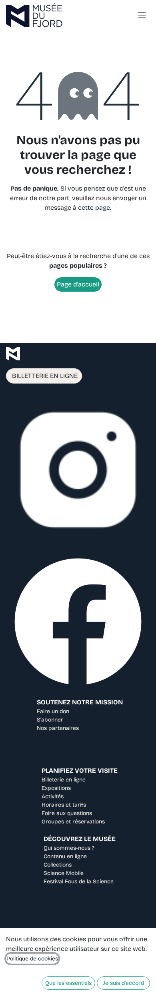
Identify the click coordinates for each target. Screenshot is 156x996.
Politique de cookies (32, 958)
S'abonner (50, 719)
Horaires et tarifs (64, 804)
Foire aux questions (67, 813)
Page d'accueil (78, 284)
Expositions (56, 788)
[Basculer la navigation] (142, 15)
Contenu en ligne (65, 856)
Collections (58, 864)
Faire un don (53, 711)
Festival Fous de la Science (79, 881)
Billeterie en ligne (64, 779)
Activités (53, 796)
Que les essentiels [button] (68, 983)
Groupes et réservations (73, 821)
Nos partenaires (58, 728)
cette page (94, 207)
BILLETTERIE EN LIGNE (44, 376)
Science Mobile (64, 873)
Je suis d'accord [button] (123, 983)
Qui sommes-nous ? (69, 848)
